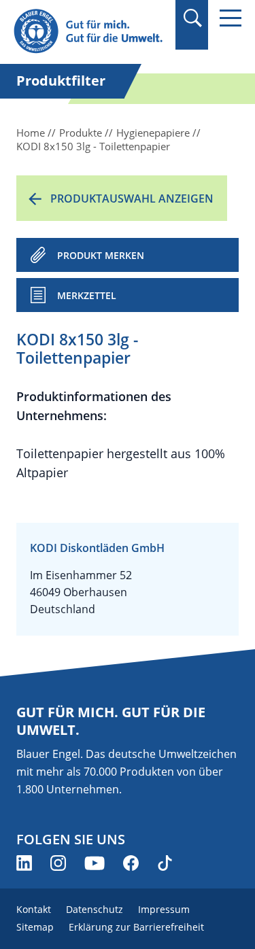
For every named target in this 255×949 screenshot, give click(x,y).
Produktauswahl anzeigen (132, 198)
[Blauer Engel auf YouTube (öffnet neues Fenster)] (94, 863)
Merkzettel (86, 295)
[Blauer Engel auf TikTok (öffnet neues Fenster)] (165, 863)
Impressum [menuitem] (164, 909)
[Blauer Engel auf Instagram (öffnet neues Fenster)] (58, 863)
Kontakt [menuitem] (33, 909)
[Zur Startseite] (90, 31)
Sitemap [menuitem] (35, 926)
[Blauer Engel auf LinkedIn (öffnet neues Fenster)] (24, 863)
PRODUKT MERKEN (100, 255)
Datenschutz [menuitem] (94, 909)
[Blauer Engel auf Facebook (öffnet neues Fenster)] (131, 863)
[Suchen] (192, 18)
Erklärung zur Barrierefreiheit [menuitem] (136, 926)
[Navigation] (230, 18)
